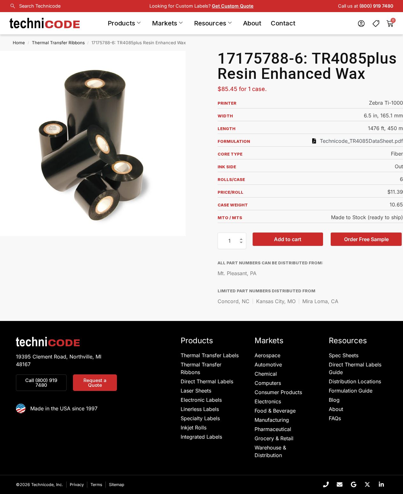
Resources (210, 23)
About (252, 23)
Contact (283, 23)
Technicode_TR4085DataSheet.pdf (361, 141)
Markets (164, 23)
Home (19, 42)
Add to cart (287, 239)
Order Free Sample (366, 239)
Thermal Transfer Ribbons (58, 42)
